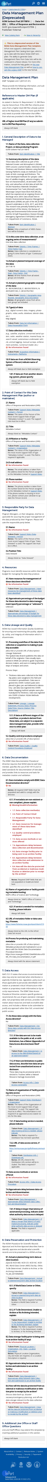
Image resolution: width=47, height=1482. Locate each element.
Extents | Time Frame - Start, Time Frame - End (23, 272)
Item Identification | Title (30, 154)
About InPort (8, 1451)
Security (27, 1454)
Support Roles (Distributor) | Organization (24, 1101)
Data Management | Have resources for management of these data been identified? (25, 590)
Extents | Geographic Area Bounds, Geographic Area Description (24, 296)
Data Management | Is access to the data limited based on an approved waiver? (27, 1053)
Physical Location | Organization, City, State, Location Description (22, 1348)
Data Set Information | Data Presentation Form (23, 324)
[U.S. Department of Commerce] (37, 1467)
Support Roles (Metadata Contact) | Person (24, 410)
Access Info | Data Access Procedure (24, 1183)
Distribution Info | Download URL (25, 1156)
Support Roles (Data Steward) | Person (22, 535)
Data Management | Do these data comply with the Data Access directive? (24, 1028)
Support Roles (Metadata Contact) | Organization (24, 447)
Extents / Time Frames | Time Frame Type (24, 247)
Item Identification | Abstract (22, 225)
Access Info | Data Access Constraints (25, 1083)
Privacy (19, 1454)
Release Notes (29, 1451)
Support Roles (36, 474)
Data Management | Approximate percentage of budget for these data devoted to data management (24, 613)
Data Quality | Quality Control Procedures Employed (22, 747)
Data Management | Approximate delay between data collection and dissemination (24, 1201)
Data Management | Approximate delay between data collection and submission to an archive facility (24, 1378)
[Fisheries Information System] (13, 1467)
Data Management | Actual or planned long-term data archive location (25, 1279)
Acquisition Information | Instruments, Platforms (24, 353)
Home (4, 9)
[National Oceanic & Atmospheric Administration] (29, 1467)
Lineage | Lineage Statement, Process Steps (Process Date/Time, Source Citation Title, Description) (22, 707)
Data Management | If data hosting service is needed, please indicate (27, 1130)
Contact (19, 1451)
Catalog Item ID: (16, 9)
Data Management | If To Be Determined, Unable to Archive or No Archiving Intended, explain (27, 1322)
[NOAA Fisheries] (21, 1467)
